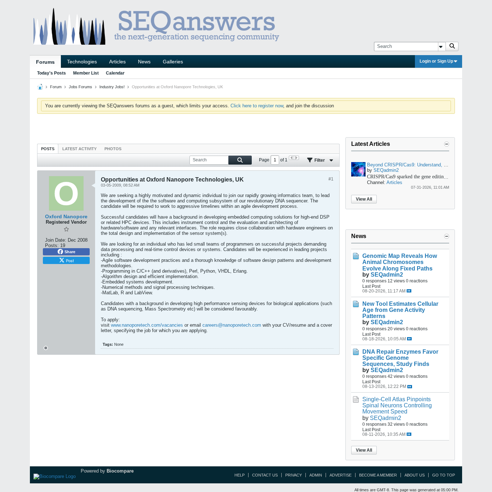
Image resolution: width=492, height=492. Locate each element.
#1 (331, 179)
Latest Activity (79, 149)
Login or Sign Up (436, 61)
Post (70, 260)
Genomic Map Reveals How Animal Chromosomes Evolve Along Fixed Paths (399, 262)
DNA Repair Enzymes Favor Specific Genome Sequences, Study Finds (400, 358)
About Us (414, 475)
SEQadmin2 (386, 170)
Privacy (293, 475)
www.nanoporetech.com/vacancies (147, 325)
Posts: (52, 245)
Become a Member (378, 475)
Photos (112, 149)
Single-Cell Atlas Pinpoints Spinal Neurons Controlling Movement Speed (397, 405)
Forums (45, 62)
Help (239, 475)
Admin (315, 475)
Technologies (82, 61)
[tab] (47, 148)
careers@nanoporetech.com (231, 325)
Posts (47, 149)
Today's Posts (51, 73)
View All (364, 199)
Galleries (173, 61)
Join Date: (55, 240)
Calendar (115, 73)
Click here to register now (257, 105)
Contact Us (265, 475)
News (144, 61)
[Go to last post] (409, 290)
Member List (86, 73)
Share (69, 252)
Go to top (443, 475)
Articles (117, 61)
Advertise (341, 475)
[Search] (452, 46)
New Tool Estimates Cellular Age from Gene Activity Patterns (400, 310)
